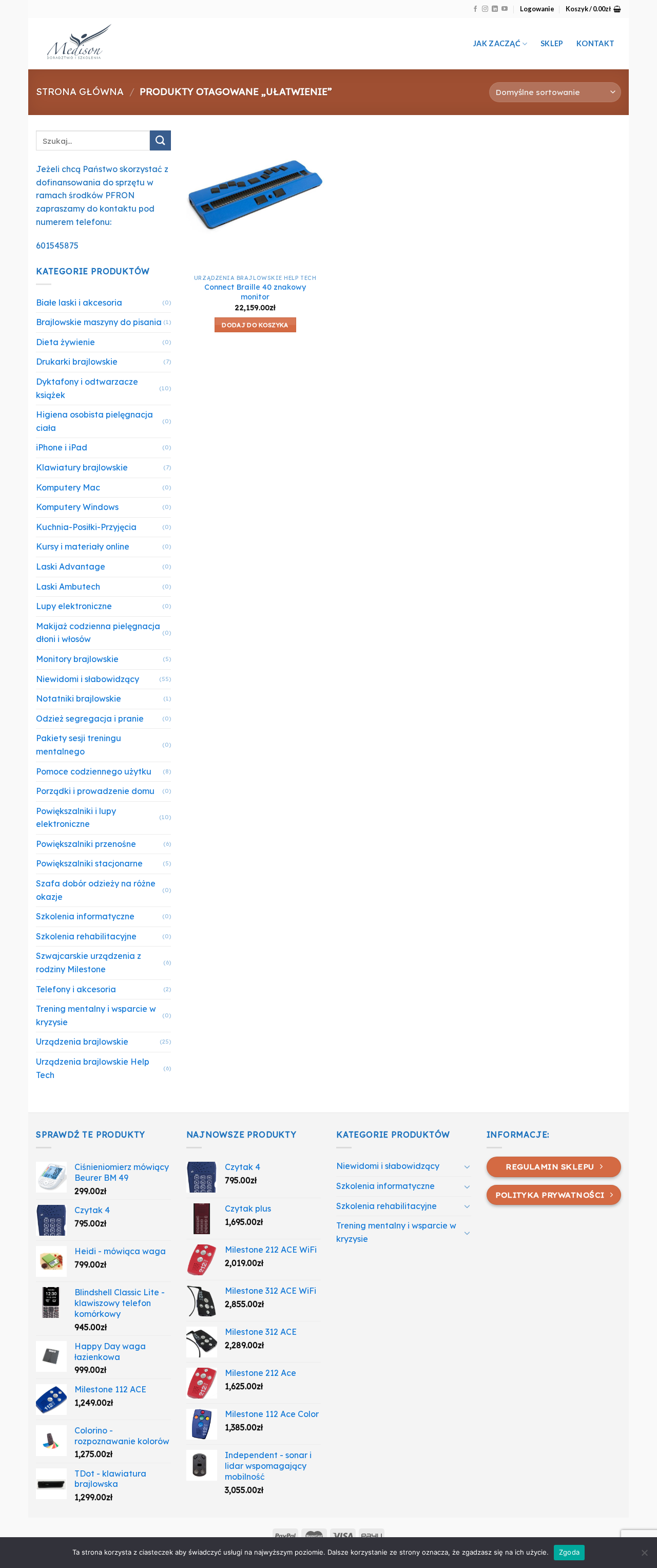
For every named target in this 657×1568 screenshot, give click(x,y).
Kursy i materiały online (82, 546)
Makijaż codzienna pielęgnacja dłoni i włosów (98, 633)
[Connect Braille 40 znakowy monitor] (255, 199)
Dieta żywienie (65, 342)
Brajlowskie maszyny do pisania (99, 322)
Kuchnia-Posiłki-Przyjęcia (86, 527)
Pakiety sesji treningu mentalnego (78, 745)
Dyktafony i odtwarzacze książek (87, 388)
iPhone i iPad (61, 447)
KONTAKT (595, 43)
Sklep (551, 43)
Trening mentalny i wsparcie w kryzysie (96, 1015)
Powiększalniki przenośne (86, 844)
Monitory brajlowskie (77, 659)
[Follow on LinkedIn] (495, 9)
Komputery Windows (77, 507)
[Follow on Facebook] (475, 9)
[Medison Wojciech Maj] (142, 43)
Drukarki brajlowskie (77, 361)
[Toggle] (467, 1166)
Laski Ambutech (68, 586)
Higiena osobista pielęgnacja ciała (94, 421)
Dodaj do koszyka (255, 325)
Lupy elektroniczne (74, 606)
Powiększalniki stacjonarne (89, 863)
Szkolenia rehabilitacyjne (86, 936)
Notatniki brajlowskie (78, 698)
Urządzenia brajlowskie (82, 1041)
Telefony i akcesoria (76, 989)
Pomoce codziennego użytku (93, 771)
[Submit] (160, 140)
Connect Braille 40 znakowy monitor (255, 291)
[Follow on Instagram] (485, 9)
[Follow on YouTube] (504, 9)
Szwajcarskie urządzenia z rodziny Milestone (88, 962)
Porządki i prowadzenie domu (95, 791)
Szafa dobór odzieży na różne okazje (96, 890)
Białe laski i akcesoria (79, 302)
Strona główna (80, 92)
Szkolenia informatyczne (85, 916)
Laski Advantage (70, 566)
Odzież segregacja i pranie (90, 718)
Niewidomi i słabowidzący (87, 679)
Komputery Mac (68, 487)
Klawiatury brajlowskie (82, 467)
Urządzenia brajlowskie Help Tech (92, 1068)
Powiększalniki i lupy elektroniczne (76, 817)
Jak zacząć (496, 43)
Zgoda (569, 1552)
